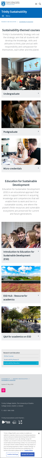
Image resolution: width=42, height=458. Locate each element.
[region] (21, 444)
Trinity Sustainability (14, 11)
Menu (8, 16)
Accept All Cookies (27, 454)
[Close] (39, 433)
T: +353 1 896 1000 (7, 410)
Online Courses (8, 356)
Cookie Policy (28, 450)
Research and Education (8, 21)
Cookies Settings (12, 454)
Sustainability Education (26, 21)
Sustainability (5, 379)
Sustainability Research (11, 359)
